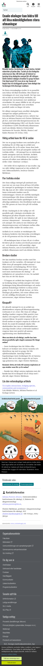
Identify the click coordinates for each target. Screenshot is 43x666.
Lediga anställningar (10, 602)
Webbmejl (6, 629)
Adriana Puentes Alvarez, (12, 497)
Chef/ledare (7, 565)
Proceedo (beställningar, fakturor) (14, 622)
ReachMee (6, 633)
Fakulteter (6, 538)
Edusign (5, 636)
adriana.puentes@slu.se (11, 504)
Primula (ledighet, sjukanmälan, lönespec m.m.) (19, 625)
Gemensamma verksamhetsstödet (15, 549)
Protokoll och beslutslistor (12, 640)
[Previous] (3, 428)
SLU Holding (7, 553)
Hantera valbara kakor (9, 654)
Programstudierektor (10, 587)
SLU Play (6, 610)
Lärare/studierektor (9, 583)
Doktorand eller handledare (12, 568)
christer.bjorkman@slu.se (12, 514)
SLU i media (7, 606)
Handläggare (7, 576)
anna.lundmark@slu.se (18, 523)
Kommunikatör (8, 580)
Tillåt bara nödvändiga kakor (12, 658)
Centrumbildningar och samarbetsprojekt (17, 546)
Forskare (6, 572)
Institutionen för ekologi (10, 484)
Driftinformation (8, 599)
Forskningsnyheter (27, 484)
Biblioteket (6, 542)
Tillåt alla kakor (11, 663)
